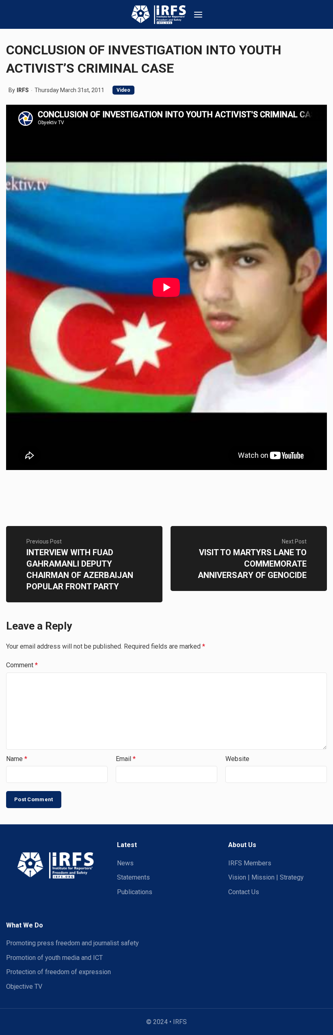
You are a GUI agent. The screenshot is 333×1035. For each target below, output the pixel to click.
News (125, 863)
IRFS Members (249, 863)
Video (123, 90)
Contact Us (243, 892)
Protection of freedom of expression (58, 972)
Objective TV (24, 986)
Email (126, 759)
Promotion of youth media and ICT (54, 958)
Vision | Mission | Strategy (266, 877)
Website (237, 759)
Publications (134, 892)
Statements (133, 877)
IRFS (23, 90)
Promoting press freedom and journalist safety (72, 943)
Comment (22, 665)
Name (16, 759)
